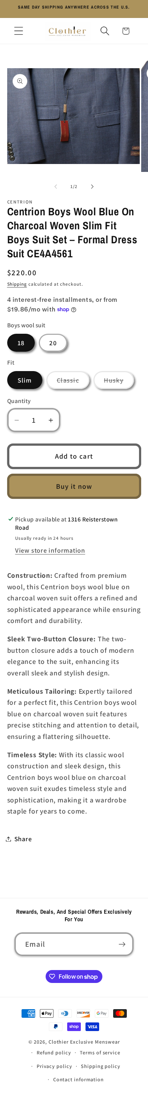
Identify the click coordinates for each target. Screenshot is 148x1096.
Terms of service (100, 1052)
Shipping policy (100, 1066)
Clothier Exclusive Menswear (84, 1041)
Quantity (19, 401)
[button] (18, 31)
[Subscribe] (122, 944)
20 (53, 342)
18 (21, 342)
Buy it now (74, 486)
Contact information (78, 1079)
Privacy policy (54, 1066)
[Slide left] (56, 187)
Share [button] (23, 838)
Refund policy (54, 1052)
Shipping (17, 284)
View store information (50, 550)
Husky (119, 382)
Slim (25, 380)
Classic (73, 382)
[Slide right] (92, 187)
